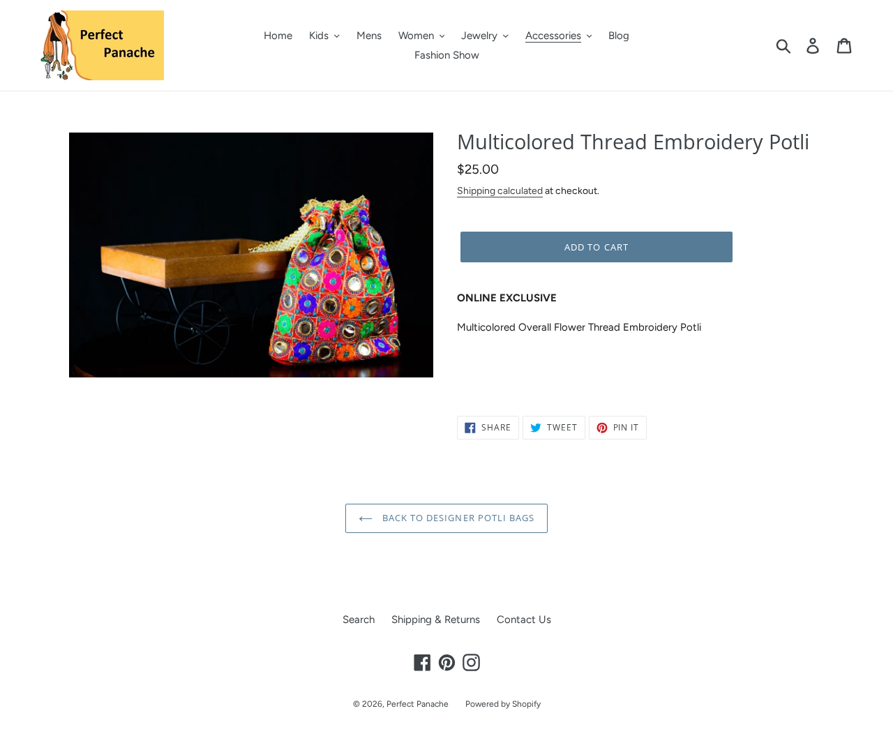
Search (359, 619)
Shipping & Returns (435, 619)
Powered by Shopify (503, 704)
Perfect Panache (418, 704)
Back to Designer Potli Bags (457, 517)
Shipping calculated (500, 190)
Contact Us (524, 619)
